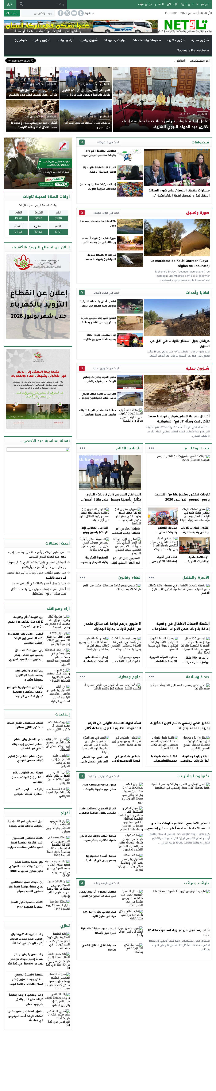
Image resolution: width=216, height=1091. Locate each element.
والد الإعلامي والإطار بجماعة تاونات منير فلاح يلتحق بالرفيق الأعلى (26, 999)
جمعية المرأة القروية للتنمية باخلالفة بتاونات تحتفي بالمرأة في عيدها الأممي (162, 663)
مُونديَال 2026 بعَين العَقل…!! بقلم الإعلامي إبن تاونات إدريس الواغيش (25, 638)
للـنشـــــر (159, 4)
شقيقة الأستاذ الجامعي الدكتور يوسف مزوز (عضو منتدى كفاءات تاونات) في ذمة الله (27, 981)
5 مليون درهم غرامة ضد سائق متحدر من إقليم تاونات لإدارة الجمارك (112, 626)
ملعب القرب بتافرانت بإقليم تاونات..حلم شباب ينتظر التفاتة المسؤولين (99, 381)
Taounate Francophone (193, 50)
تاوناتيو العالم (128, 448)
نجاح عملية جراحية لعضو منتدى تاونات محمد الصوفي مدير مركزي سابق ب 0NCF (26, 866)
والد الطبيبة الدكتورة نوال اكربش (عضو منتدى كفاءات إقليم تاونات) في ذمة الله (26, 939)
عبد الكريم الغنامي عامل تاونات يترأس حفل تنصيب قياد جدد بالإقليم (36, 575)
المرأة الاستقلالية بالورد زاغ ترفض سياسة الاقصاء (99, 169)
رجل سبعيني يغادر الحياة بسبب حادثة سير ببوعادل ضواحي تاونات (101, 339)
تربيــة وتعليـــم (197, 448)
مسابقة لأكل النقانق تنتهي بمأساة (99, 947)
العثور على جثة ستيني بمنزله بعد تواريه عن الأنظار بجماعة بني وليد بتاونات (98, 322)
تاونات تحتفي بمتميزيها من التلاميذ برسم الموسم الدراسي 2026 (182, 496)
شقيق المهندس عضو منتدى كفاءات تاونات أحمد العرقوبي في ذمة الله (25, 1016)
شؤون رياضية (89, 40)
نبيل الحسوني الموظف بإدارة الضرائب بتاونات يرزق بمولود (25, 823)
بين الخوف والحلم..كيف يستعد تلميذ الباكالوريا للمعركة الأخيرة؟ (29, 675)
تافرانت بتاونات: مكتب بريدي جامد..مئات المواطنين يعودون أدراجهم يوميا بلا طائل (98, 398)
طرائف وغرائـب (196, 883)
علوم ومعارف (128, 676)
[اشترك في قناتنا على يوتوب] (73, 13)
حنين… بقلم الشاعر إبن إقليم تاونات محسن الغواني (25, 758)
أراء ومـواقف (65, 40)
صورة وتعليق (197, 212)
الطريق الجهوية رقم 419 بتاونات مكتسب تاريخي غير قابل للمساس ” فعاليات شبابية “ (100, 157)
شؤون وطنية (41, 40)
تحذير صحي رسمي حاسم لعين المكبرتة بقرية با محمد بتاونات (180, 725)
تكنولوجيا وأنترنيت (193, 776)
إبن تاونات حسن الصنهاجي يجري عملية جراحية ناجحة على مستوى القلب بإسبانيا (25, 886)
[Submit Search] (82, 142)
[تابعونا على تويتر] (66, 13)
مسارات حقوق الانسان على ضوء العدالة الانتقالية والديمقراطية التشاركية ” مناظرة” (179, 195)
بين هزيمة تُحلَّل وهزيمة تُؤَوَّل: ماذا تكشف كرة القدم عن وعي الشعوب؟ (25, 622)
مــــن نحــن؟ (187, 4)
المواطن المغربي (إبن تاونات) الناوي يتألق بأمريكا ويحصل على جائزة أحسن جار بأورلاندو (112, 499)
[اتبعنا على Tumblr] (80, 13)
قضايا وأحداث (197, 292)
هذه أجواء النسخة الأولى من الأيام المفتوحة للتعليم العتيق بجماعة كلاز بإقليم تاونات (113, 728)
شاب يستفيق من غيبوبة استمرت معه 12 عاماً (179, 932)
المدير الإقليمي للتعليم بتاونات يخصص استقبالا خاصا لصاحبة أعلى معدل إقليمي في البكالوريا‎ (178, 828)
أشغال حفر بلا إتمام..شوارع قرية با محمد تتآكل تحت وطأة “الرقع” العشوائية (179, 418)
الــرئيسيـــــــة (203, 4)
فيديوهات (200, 142)
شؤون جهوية (176, 40)
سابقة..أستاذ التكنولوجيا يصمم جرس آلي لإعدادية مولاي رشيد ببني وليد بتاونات (98, 860)
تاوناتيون (21, 40)
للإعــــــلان (172, 4)
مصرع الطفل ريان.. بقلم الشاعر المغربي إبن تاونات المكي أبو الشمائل (27, 744)
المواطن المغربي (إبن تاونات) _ (167, 60)
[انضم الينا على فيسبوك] (60, 13)
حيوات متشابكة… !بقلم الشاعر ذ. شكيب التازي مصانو (25, 725)
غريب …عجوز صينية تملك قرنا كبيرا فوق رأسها (98, 930)
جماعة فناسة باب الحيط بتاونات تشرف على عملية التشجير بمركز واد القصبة (97, 414)
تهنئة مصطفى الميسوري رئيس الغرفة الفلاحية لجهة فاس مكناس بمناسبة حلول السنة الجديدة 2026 (26, 845)
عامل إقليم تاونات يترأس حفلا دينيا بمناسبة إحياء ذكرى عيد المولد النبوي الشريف (37, 554)
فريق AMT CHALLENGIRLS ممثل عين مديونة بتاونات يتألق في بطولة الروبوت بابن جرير (98, 791)
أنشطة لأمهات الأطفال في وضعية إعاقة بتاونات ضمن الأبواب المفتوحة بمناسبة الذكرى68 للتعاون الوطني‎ (182, 629)
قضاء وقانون (129, 577)
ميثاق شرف (145, 4)
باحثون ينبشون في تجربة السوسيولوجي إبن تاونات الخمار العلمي (126, 763)
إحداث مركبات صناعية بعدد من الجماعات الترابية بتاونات (98, 186)
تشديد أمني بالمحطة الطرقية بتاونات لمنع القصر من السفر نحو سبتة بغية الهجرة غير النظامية (98, 307)
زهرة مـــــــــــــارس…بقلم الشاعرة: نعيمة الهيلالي (28, 791)
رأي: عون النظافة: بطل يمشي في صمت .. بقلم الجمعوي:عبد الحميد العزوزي (26, 655)
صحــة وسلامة (197, 676)
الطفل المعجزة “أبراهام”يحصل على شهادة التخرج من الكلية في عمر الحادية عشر (97, 896)
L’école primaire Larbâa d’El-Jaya (98, 223)
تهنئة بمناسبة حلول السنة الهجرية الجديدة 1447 (27, 904)
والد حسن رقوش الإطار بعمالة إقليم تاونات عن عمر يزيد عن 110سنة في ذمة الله (25, 959)
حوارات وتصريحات (115, 40)
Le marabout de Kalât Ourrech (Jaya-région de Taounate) (180, 263)
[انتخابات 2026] (38, 163)
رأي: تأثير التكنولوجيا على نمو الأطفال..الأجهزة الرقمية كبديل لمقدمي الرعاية (25, 692)
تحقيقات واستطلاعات (147, 40)
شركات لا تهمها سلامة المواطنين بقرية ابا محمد (100, 257)
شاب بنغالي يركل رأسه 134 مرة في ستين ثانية (99, 913)
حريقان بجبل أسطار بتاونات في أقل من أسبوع (180, 343)
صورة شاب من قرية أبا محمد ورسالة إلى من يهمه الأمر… (98, 240)
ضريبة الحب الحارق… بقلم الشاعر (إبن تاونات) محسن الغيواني (27, 777)
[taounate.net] (185, 26)
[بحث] (21, 4)
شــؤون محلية (200, 40)
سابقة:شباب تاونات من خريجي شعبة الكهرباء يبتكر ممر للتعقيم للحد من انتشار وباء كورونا (98, 842)
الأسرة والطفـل (195, 577)
